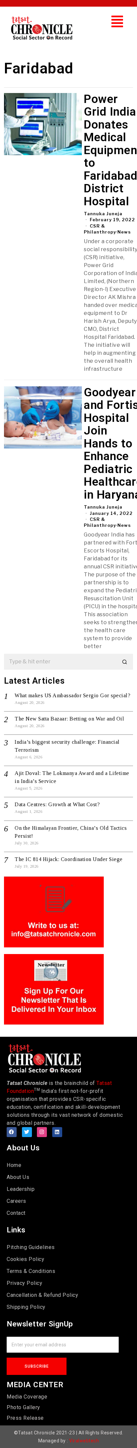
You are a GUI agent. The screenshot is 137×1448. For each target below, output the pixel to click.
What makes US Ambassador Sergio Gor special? (72, 695)
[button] (117, 21)
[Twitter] (27, 1132)
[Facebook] (12, 1132)
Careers (16, 1201)
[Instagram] (42, 1132)
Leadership (21, 1189)
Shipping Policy (26, 1307)
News (124, 232)
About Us (18, 1177)
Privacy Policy (24, 1283)
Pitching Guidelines (31, 1247)
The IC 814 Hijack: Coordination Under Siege (69, 859)
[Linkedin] (57, 1132)
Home (14, 1165)
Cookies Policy (25, 1259)
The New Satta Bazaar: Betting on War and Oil (69, 719)
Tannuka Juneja (103, 213)
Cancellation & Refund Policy (42, 1295)
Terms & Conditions (31, 1271)
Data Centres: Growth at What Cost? (57, 804)
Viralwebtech (84, 1440)
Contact (16, 1213)
